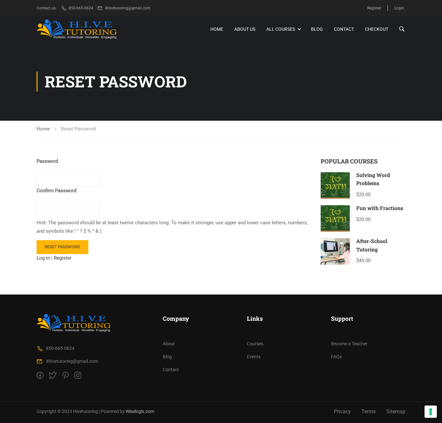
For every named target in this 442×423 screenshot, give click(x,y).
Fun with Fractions (379, 208)
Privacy (342, 411)
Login (399, 8)
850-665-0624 (81, 8)
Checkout (376, 29)
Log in (43, 258)
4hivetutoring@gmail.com (127, 8)
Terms (368, 411)
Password (47, 161)
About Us (244, 29)
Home (216, 29)
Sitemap (395, 411)
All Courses (280, 29)
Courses (255, 343)
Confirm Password (56, 191)
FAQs (336, 356)
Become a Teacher (349, 343)
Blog (317, 29)
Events (253, 356)
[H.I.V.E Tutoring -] (77, 29)
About (169, 343)
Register (374, 8)
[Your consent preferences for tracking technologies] (431, 412)
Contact (344, 29)
